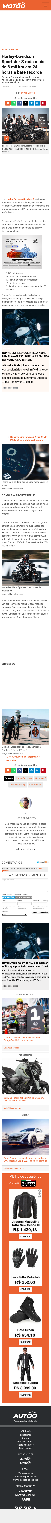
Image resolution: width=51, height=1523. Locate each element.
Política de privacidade (25, 1476)
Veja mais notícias (11, 1048)
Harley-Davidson (24, 778)
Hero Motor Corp (18, 784)
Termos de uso (25, 1473)
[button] (8, 103)
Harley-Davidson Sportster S (20, 199)
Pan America (35, 784)
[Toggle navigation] (45, 5)
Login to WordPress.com (23, 897)
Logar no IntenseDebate (8, 897)
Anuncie (25, 1438)
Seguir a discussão (46, 862)
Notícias (14, 50)
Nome (4, 901)
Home (4, 50)
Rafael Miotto (28, 93)
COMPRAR (25, 1236)
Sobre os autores (25, 1444)
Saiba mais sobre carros (14, 1168)
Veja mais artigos (24, 849)
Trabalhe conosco (25, 1441)
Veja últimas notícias (12, 1108)
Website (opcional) (40, 901)
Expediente (25, 1435)
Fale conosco (25, 1448)
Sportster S (40, 778)
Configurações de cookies (25, 1480)
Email (19, 901)
